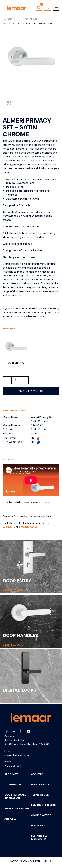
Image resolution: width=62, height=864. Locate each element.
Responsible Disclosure (39, 837)
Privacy (6, 23)
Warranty (9, 527)
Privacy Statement (44, 805)
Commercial (13, 784)
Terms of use (40, 794)
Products (11, 774)
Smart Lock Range (16, 808)
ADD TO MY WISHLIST (31, 390)
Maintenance (29, 527)
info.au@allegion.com (16, 754)
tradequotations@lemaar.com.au (25, 316)
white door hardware (15, 148)
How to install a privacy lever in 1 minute (27, 502)
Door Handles (30, 19)
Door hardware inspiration (15, 796)
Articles (10, 818)
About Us (37, 774)
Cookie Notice (41, 815)
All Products (9, 19)
